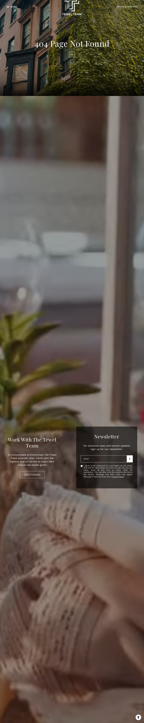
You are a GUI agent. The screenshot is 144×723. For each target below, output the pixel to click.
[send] (130, 458)
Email (86, 459)
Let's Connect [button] (32, 474)
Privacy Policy (118, 477)
